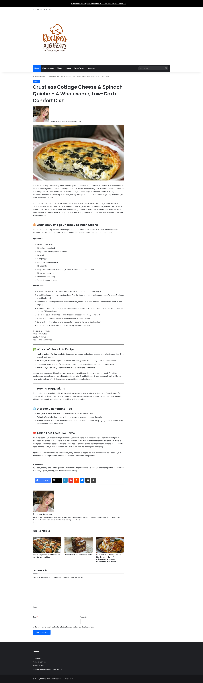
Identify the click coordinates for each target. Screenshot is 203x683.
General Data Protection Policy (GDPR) (47, 669)
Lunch (68, 68)
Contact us (37, 658)
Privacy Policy (38, 665)
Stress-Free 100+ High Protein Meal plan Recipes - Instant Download (98, 3)
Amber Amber (54, 121)
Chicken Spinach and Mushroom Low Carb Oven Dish (47, 556)
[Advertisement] (125, 30)
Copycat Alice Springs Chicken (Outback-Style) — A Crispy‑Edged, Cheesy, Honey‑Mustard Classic (109, 558)
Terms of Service (39, 662)
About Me (91, 68)
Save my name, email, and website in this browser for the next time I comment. (64, 627)
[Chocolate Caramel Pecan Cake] (78, 545)
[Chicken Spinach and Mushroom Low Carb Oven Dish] (47, 545)
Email (35, 617)
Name (35, 607)
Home (36, 68)
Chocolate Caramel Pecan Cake (78, 555)
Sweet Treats (79, 68)
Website (83, 617)
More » (78, 520)
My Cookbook (48, 68)
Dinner (59, 68)
